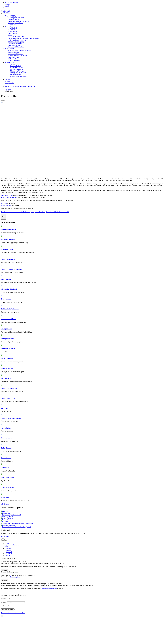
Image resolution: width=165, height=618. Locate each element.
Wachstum (11, 30)
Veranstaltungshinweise (15, 54)
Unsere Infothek (9, 62)
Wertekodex (12, 24)
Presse (6, 546)
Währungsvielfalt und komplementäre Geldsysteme (23, 38)
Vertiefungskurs (15, 577)
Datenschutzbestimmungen (48, 588)
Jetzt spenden (5, 536)
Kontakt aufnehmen (14, 60)
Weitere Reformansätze (15, 43)
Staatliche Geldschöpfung (16, 42)
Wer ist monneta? (13, 19)
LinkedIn (9, 553)
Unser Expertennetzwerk (15, 23)
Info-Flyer (4, 203)
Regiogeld (8, 89)
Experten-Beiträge (13, 52)
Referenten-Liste (6, 205)
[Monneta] (6, 13)
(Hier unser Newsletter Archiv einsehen (13, 613)
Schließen (4, 570)
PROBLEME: (12, 28)
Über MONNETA (10, 16)
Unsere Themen (9, 26)
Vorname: (4, 602)
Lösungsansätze (9, 83)
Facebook (9, 552)
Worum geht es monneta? (16, 18)
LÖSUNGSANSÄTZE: (16, 36)
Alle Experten (5, 504)
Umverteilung (12, 31)
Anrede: (3, 599)
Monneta (7, 79)
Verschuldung (12, 33)
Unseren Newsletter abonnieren (17, 55)
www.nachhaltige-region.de (9, 197)
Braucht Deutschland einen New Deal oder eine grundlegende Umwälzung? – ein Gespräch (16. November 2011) (35, 212)
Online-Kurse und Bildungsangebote (19, 50)
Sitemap (8, 550)
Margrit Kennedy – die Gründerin (18, 21)
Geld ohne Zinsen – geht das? (17, 40)
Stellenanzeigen (13, 59)
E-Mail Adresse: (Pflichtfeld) (9, 595)
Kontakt (7, 543)
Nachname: (4, 606)
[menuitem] (7, 4)
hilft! (5, 11)
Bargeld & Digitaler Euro (16, 47)
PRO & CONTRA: (14, 45)
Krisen (10, 35)
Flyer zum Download (14, 57)
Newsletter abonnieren (11, 2)
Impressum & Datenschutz (13, 545)
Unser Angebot (9, 48)
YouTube (9, 555)
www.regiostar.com (7, 195)
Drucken (8, 548)
